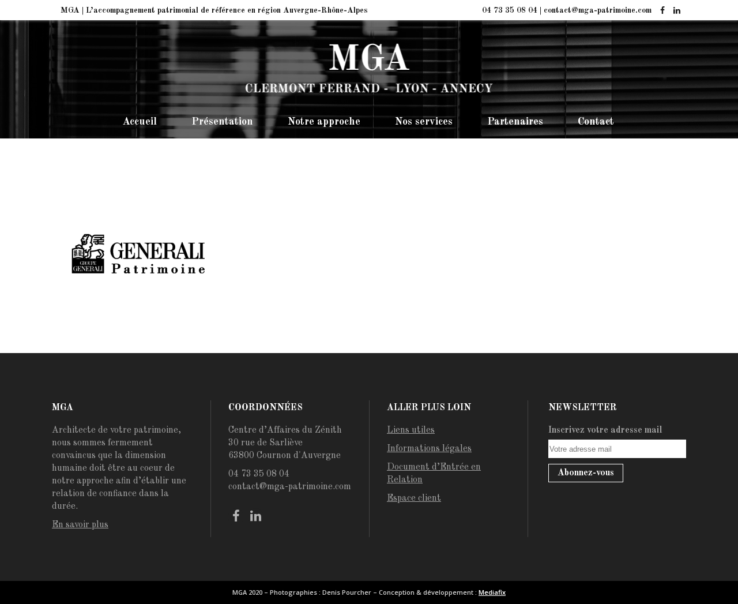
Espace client (414, 498)
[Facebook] (662, 11)
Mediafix (492, 592)
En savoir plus (80, 525)
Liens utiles (411, 430)
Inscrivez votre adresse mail (605, 430)
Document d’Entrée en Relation (434, 474)
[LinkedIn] (676, 11)
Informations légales (429, 448)
